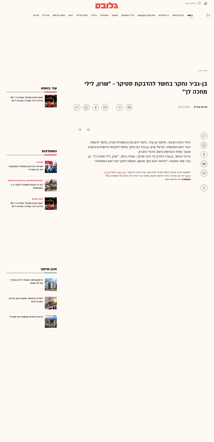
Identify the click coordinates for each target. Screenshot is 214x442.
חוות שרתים (37, 199)
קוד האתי (121, 172)
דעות (70, 15)
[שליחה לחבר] (105, 107)
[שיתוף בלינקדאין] (204, 163)
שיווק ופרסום (59, 15)
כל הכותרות (163, 15)
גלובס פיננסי (178, 15)
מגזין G (45, 15)
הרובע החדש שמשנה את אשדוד (26, 316)
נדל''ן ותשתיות (127, 15)
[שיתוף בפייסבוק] (95, 107)
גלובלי (94, 15)
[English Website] (208, 15)
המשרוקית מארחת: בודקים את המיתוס (25, 180)
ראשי (190, 15)
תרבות (36, 15)
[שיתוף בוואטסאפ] (86, 107)
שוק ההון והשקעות (146, 15)
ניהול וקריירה (82, 15)
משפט (115, 15)
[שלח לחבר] (204, 173)
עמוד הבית (202, 70)
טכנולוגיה (104, 15)
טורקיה (39, 162)
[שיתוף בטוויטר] (77, 107)
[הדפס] (129, 107)
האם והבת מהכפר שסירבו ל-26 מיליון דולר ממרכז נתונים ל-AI (26, 99)
